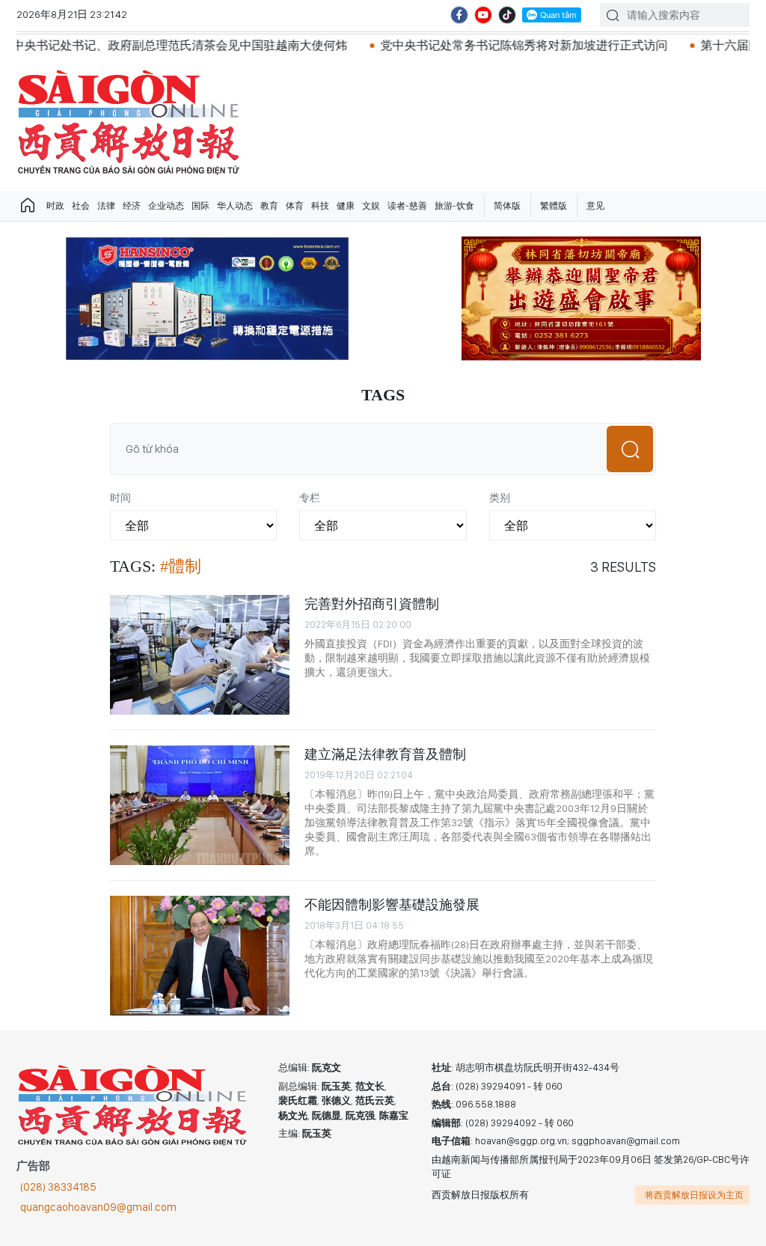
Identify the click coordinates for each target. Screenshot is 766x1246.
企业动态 (166, 206)
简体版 (507, 206)
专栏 (309, 498)
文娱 (371, 206)
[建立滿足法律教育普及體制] (199, 805)
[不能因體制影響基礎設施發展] (199, 956)
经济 (132, 206)
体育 (295, 206)
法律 (106, 206)
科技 (320, 206)
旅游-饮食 (454, 206)
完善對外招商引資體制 (371, 603)
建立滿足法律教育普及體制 (385, 754)
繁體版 (553, 206)
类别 (499, 498)
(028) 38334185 (58, 1187)
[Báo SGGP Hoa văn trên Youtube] (483, 15)
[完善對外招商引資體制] (199, 655)
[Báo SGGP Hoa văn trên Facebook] (459, 15)
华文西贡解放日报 (128, 122)
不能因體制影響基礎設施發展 (391, 904)
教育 (269, 206)
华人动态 (235, 206)
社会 (81, 206)
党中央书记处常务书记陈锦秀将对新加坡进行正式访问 (488, 45)
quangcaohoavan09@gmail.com (98, 1207)
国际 (200, 206)
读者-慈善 (407, 206)
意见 (595, 206)
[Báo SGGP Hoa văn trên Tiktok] (507, 15)
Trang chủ (27, 206)
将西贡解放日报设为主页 (694, 1195)
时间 (120, 498)
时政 (55, 206)
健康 (346, 206)
